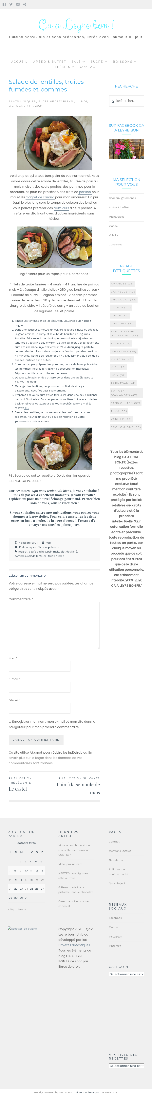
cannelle (123, 291)
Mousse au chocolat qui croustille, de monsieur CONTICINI (74, 850)
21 (10, 888)
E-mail (14, 679)
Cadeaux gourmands (122, 197)
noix (118, 375)
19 (36, 879)
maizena (122, 359)
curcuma (123, 323)
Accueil (19, 61)
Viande (113, 225)
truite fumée (56, 556)
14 (10, 879)
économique (126, 427)
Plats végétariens (55, 101)
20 (42, 879)
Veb (48, 542)
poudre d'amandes (124, 393)
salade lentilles (37, 556)
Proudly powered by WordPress (53, 1092)
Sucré (97, 61)
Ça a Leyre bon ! (76, 25)
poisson (85, 192)
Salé (76, 61)
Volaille (113, 235)
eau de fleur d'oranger (124, 333)
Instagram (115, 936)
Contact (88, 67)
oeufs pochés (37, 551)
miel (118, 367)
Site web (14, 700)
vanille (121, 419)
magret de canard (40, 197)
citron (121, 307)
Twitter (113, 927)
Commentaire (21, 599)
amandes (122, 283)
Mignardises (116, 216)
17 (26, 879)
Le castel (20, 784)
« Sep (11, 909)
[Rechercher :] (126, 101)
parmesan (123, 383)
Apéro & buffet (49, 61)
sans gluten (126, 403)
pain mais (53, 551)
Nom (13, 658)
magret (23, 551)
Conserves (115, 244)
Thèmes (62, 67)
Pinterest (115, 945)
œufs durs (61, 208)
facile (121, 343)
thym (119, 411)
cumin (120, 315)
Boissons (122, 61)
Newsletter (116, 860)
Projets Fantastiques (74, 945)
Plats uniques (22, 101)
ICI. (26, 407)
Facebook (115, 917)
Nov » (22, 909)
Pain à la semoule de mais (78, 786)
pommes (20, 556)
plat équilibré (69, 551)
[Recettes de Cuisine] (22, 928)
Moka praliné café (70, 864)
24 (26, 888)
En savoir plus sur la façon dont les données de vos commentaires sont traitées (50, 757)
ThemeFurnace (109, 1092)
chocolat (124, 299)
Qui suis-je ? (117, 883)
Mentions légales (120, 850)
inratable (124, 351)
